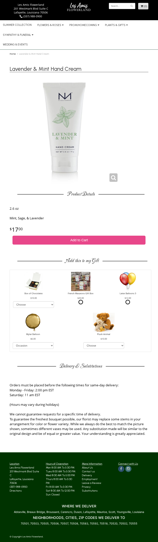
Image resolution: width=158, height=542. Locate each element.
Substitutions (89, 490)
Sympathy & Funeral (17, 35)
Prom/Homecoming (83, 25)
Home (13, 54)
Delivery (87, 475)
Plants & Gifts (115, 25)
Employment (89, 479)
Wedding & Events (15, 44)
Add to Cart (79, 240)
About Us (87, 467)
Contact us (88, 471)
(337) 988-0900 (32, 16)
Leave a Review (91, 483)
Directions (16, 490)
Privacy (86, 487)
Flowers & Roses (49, 25)
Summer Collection (17, 25)
